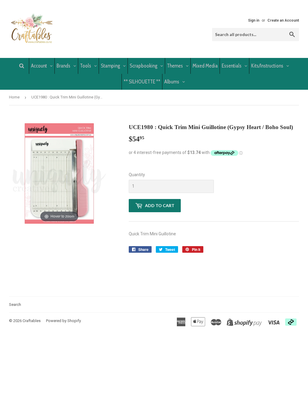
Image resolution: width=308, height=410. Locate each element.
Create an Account (283, 20)
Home (14, 97)
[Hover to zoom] (59, 173)
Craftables (32, 320)
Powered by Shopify (63, 320)
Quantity (137, 174)
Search (15, 304)
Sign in (253, 20)
